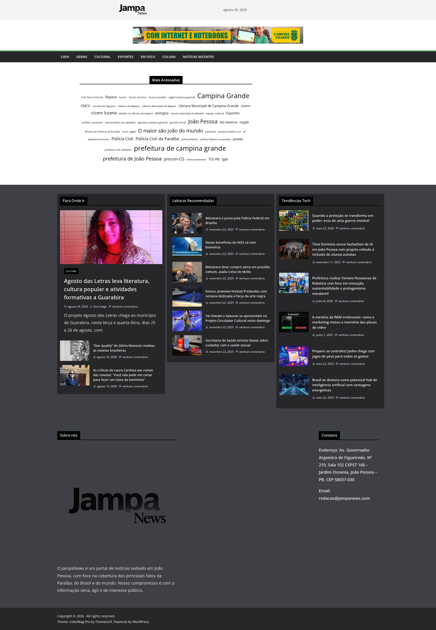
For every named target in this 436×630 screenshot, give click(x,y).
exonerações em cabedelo (120, 122)
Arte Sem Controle (92, 97)
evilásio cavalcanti (92, 122)
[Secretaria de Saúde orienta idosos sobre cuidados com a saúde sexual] (187, 346)
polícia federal (189, 139)
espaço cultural (215, 113)
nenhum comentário (125, 306)
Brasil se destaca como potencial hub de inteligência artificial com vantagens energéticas (344, 385)
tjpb (225, 159)
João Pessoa (203, 121)
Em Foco (148, 57)
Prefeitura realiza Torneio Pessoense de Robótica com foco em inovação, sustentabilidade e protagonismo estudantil (344, 286)
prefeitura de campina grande (180, 148)
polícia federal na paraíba (215, 139)
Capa (65, 57)
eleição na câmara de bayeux (136, 113)
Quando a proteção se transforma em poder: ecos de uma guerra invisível (342, 218)
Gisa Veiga (100, 306)
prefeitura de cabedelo (118, 149)
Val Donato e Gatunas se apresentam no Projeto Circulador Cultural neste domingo (238, 318)
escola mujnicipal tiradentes (187, 113)
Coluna (169, 57)
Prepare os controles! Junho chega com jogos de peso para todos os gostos (343, 353)
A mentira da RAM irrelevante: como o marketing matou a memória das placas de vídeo (344, 322)
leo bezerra (228, 122)
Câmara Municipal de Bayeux (159, 106)
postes (238, 139)
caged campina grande (181, 97)
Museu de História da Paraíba (102, 131)
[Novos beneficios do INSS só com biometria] (187, 248)
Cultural (102, 57)
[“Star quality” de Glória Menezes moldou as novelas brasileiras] (74, 351)
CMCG (85, 105)
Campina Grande (223, 95)
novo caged (129, 131)
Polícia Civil (122, 138)
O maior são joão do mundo (170, 130)
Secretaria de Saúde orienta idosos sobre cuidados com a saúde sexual (237, 342)
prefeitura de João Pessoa (132, 158)
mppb (244, 122)
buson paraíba (157, 97)
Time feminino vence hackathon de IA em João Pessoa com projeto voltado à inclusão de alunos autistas (343, 249)
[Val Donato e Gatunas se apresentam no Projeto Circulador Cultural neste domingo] (187, 321)
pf (244, 131)
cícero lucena (104, 112)
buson (123, 97)
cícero (245, 105)
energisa (161, 113)
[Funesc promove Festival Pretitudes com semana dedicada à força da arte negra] (187, 297)
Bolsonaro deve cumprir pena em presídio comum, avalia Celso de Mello (238, 269)
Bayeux (111, 97)
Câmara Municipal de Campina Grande (208, 105)
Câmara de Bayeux (129, 106)
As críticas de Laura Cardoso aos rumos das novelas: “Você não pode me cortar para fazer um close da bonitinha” (123, 375)
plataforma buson (98, 139)
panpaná (210, 131)
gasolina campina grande (153, 122)
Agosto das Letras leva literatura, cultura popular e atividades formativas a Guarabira (106, 289)
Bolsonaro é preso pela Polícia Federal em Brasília (237, 220)
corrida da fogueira (103, 106)
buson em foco (138, 97)
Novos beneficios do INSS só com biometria (231, 244)
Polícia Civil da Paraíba (157, 138)
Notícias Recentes (198, 57)
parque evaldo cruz (229, 131)
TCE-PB (214, 159)
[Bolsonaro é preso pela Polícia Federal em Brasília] (187, 224)
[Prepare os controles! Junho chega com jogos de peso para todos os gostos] (294, 359)
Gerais (81, 57)
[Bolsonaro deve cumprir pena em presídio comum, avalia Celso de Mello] (187, 273)
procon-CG (174, 159)
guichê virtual (178, 122)
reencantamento (196, 159)
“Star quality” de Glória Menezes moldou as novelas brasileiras (124, 347)
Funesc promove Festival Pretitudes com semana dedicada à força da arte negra (236, 293)
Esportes (126, 57)
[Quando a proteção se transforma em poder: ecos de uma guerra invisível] (294, 223)
